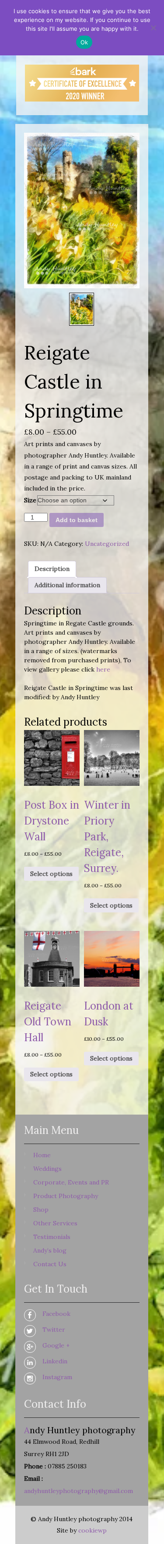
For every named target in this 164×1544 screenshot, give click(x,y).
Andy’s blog (49, 1250)
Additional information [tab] (67, 585)
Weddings (47, 1169)
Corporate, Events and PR (71, 1182)
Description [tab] (52, 569)
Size (30, 500)
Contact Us (49, 1264)
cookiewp (92, 1530)
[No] (153, 27)
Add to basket (77, 519)
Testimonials (51, 1237)
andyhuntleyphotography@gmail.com (78, 1491)
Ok (84, 42)
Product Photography (65, 1196)
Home (42, 1155)
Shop (41, 1209)
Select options (51, 874)
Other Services (55, 1223)
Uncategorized (107, 544)
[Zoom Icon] (82, 210)
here (103, 669)
